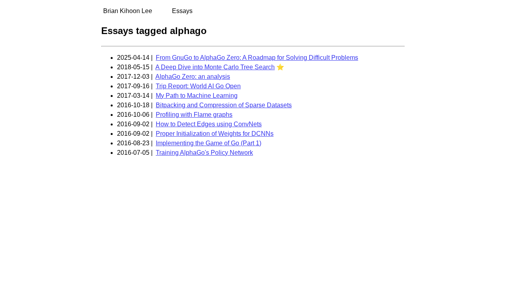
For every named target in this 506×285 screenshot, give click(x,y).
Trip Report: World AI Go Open (198, 86)
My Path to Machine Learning (197, 95)
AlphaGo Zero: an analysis (192, 76)
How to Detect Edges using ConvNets (209, 124)
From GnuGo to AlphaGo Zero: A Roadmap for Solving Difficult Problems (257, 57)
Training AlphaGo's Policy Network (204, 152)
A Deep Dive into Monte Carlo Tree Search (215, 67)
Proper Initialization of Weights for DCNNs (215, 133)
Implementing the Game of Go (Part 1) (208, 143)
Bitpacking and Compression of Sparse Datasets (224, 105)
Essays (182, 11)
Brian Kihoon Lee (127, 11)
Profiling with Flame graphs (194, 114)
